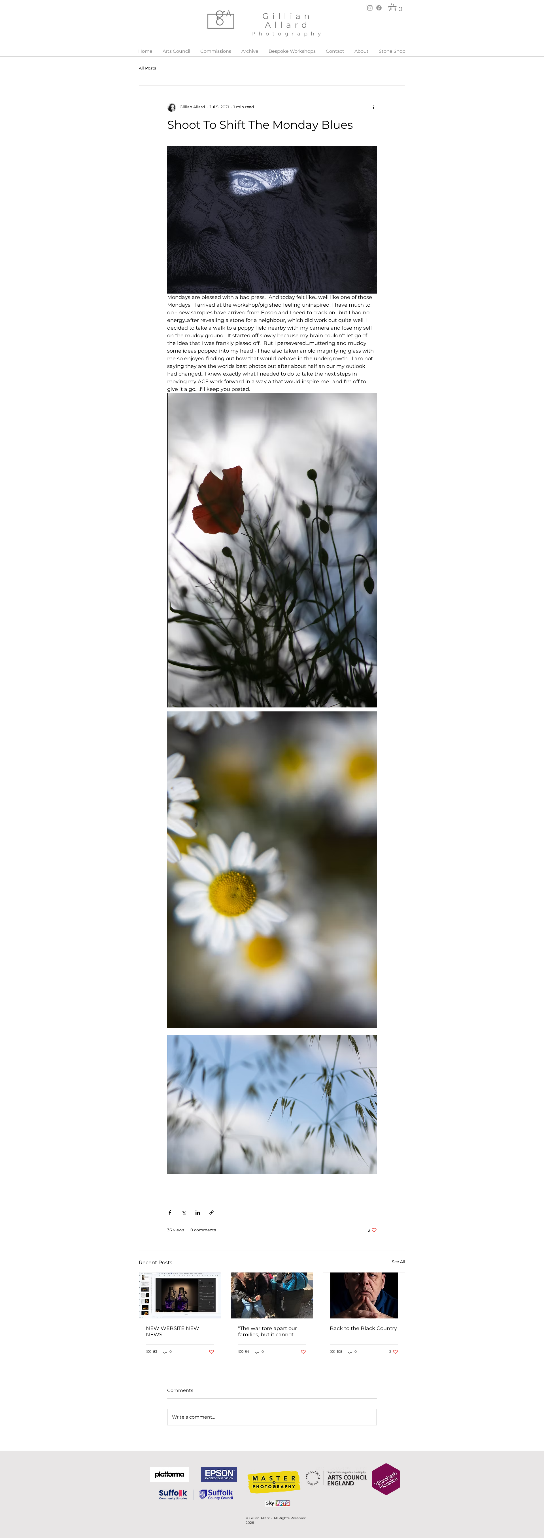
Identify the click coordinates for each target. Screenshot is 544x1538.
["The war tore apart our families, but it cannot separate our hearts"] (272, 1295)
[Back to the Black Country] (364, 1295)
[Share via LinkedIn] (197, 1212)
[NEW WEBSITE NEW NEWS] (180, 1295)
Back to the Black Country (363, 1328)
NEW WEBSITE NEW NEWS (172, 1331)
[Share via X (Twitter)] (183, 1212)
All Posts (147, 68)
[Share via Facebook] (170, 1212)
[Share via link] (211, 1212)
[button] (397, 7)
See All (398, 1261)
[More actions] (373, 107)
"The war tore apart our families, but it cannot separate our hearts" (267, 1331)
